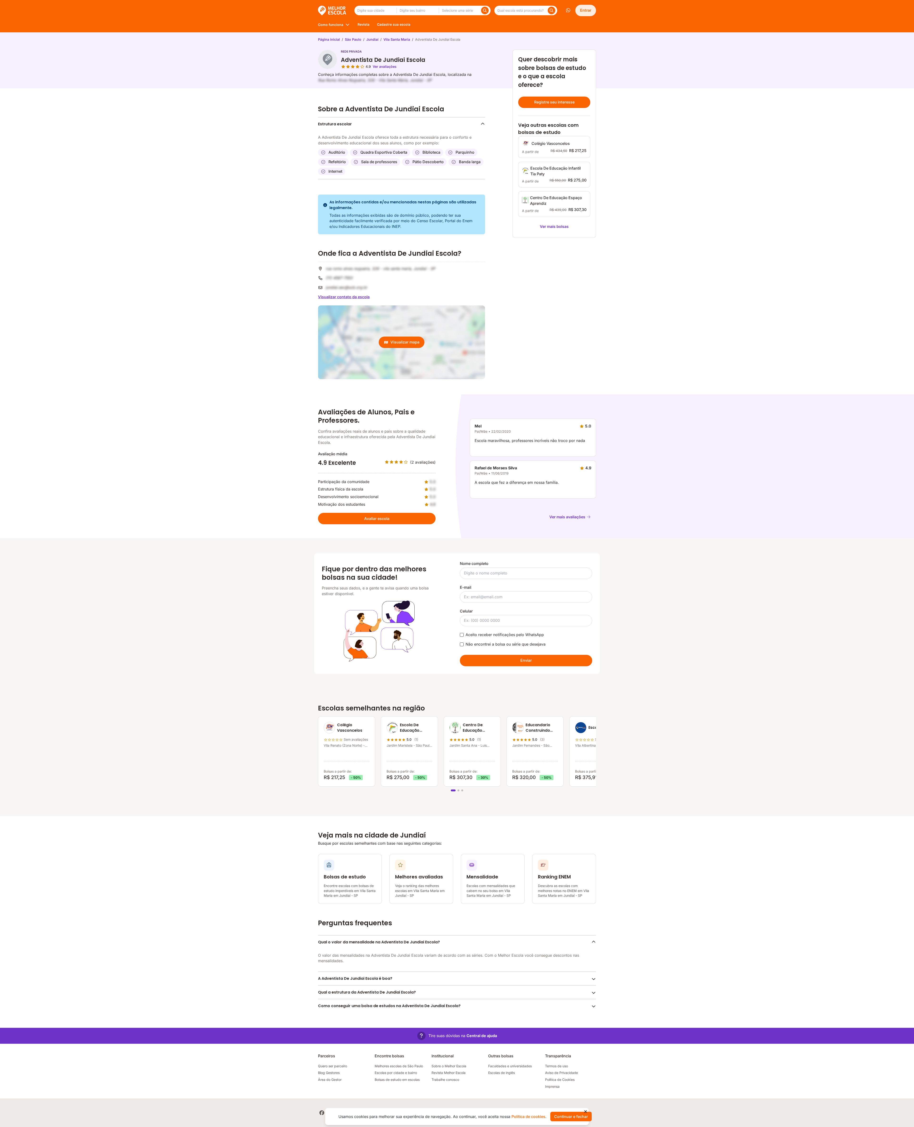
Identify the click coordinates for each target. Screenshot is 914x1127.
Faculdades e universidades (510, 1066)
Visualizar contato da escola (344, 296)
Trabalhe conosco (445, 1080)
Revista (363, 24)
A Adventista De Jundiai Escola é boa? (355, 978)
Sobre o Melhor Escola (449, 1066)
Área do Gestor (330, 1080)
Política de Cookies (560, 1080)
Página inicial (329, 39)
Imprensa (552, 1086)
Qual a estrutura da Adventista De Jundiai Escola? (367, 992)
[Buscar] (485, 10)
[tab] (453, 790)
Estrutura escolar (335, 124)
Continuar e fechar (571, 1116)
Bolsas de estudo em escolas (397, 1080)
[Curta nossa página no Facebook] (322, 1113)
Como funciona (330, 25)
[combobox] (375, 10)
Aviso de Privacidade (561, 1073)
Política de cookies (528, 1116)
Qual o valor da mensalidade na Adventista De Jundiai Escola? (379, 942)
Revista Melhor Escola (449, 1073)
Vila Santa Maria (396, 39)
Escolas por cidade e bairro (396, 1073)
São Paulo (353, 39)
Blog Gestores (329, 1073)
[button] (457, 1036)
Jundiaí (372, 39)
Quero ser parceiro (332, 1066)
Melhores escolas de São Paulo (399, 1066)
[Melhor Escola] (332, 10)
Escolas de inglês (501, 1073)
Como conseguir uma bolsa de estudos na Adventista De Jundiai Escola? (389, 1006)
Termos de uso (556, 1066)
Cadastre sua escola (393, 24)
